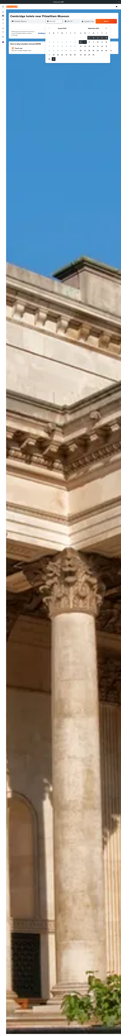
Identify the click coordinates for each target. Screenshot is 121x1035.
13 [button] (66, 46)
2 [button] (49, 42)
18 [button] (58, 50)
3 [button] (53, 42)
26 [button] (62, 55)
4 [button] (57, 42)
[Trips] (3, 37)
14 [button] (70, 46)
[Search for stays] (3, 16)
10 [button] (53, 46)
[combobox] (29, 21)
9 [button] (49, 46)
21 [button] (70, 50)
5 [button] (62, 42)
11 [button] (57, 46)
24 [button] (53, 55)
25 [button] (58, 55)
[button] (119, 2)
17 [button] (53, 50)
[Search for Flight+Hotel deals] (3, 23)
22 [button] (75, 50)
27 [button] (66, 55)
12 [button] (62, 46)
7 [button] (70, 42)
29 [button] (75, 55)
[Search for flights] (3, 12)
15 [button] (75, 46)
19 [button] (62, 50)
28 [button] (70, 55)
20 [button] (66, 50)
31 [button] (53, 59)
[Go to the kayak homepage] (11, 7)
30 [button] (49, 59)
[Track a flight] (3, 32)
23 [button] (49, 55)
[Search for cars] (3, 19)
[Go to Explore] (3, 28)
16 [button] (49, 50)
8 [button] (74, 42)
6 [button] (66, 42)
